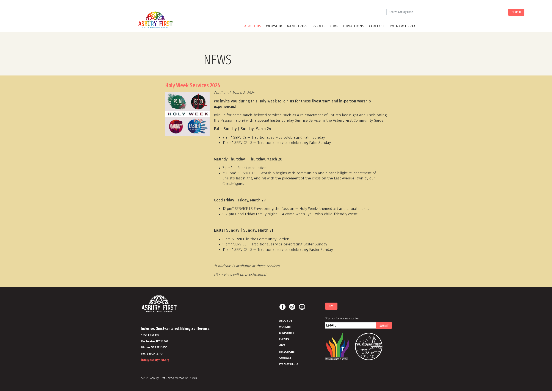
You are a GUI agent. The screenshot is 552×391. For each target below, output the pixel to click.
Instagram (292, 307)
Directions (353, 26)
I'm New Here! (402, 26)
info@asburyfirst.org (155, 359)
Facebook (282, 307)
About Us (252, 26)
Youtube (302, 307)
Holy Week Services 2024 (192, 85)
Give (334, 26)
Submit (384, 326)
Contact (377, 26)
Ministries (297, 26)
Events (319, 26)
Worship (274, 26)
